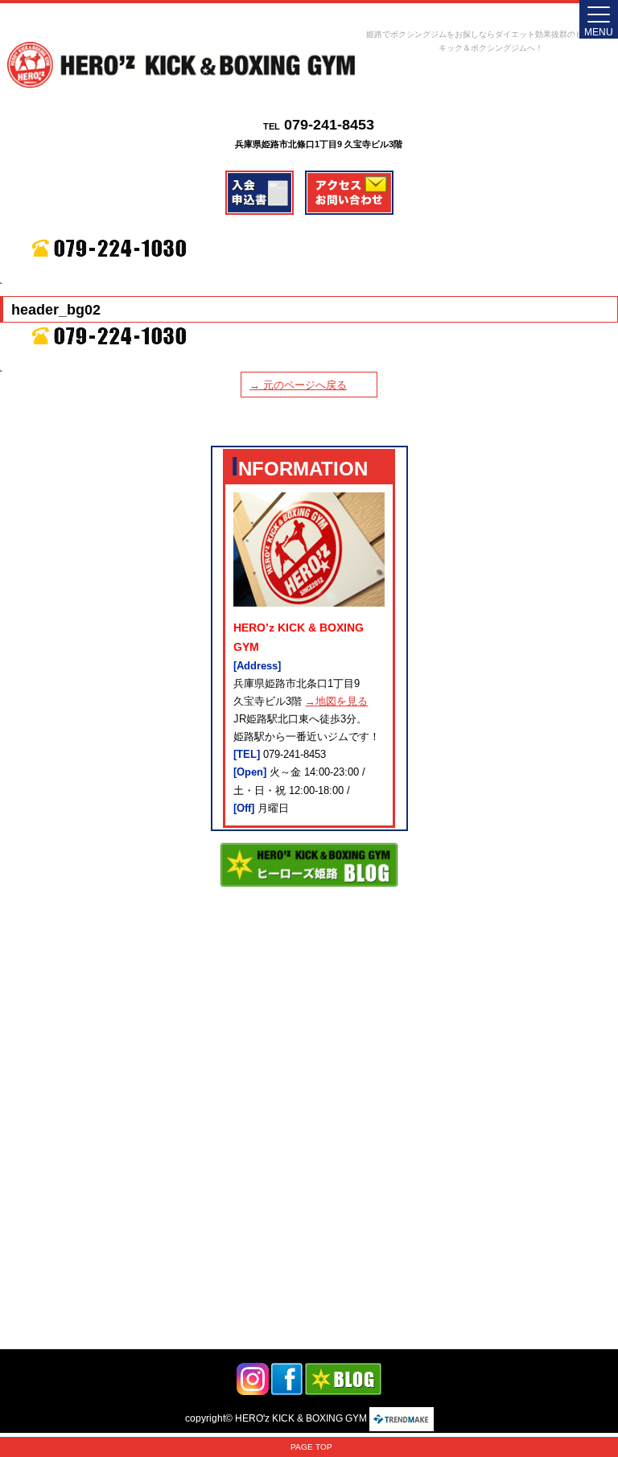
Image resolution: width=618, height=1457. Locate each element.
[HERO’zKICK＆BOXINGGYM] (182, 65)
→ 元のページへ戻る (298, 385)
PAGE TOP (311, 1447)
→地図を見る (336, 701)
